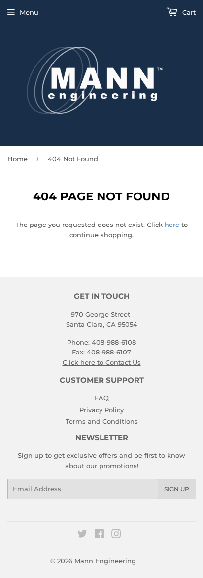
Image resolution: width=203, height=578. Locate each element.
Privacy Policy (101, 410)
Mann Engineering (105, 561)
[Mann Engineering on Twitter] (82, 535)
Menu (29, 12)
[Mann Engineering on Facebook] (99, 535)
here (172, 224)
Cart (188, 12)
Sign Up (176, 489)
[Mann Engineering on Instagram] (116, 535)
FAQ (102, 398)
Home (17, 158)
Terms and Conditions (102, 421)
